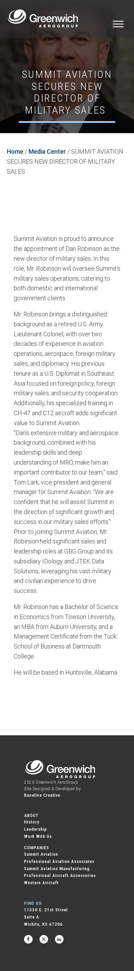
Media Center (47, 151)
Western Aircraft (41, 882)
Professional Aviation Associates (59, 861)
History (32, 821)
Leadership (35, 829)
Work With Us (38, 836)
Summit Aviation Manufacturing (57, 868)
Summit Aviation (41, 854)
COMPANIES (36, 847)
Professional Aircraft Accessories (60, 875)
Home (15, 151)
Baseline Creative (42, 795)
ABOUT (31, 815)
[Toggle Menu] (118, 24)
